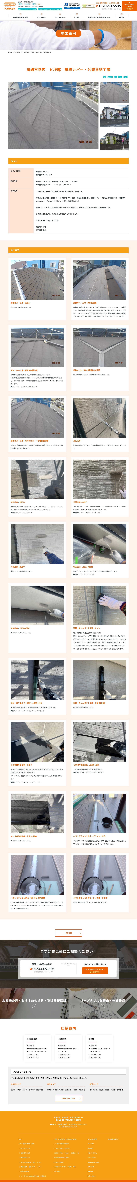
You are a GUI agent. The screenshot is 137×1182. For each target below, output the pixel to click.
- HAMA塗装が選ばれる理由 (27, 1144)
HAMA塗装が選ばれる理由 (20, 17)
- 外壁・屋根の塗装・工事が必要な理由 (65, 1139)
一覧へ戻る (68, 933)
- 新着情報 (90, 1171)
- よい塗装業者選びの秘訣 (61, 1144)
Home (10, 52)
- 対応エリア (90, 1167)
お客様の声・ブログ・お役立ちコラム (99, 17)
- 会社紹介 (90, 1148)
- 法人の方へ (90, 1144)
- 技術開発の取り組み (93, 1162)
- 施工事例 (57, 1171)
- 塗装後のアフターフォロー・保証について (66, 1153)
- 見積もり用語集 (58, 1162)
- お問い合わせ (91, 1176)
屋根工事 (110, 77)
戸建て (125, 77)
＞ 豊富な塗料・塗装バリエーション (30, 1167)
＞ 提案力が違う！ (24, 1158)
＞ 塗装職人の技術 (24, 1153)
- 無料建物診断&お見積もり (62, 1158)
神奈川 (120, 77)
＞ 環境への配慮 (24, 1171)
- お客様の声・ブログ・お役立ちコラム (65, 1167)
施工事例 (76, 17)
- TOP (20, 1139)
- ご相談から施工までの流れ (62, 1148)
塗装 (105, 77)
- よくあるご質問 (92, 1139)
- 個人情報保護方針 (113, 1139)
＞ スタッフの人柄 (24, 1148)
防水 (115, 77)
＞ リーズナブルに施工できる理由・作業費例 (32, 1176)
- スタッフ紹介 (91, 1158)
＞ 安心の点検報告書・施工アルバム (30, 1162)
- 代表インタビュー (92, 1153)
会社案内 (121, 17)
